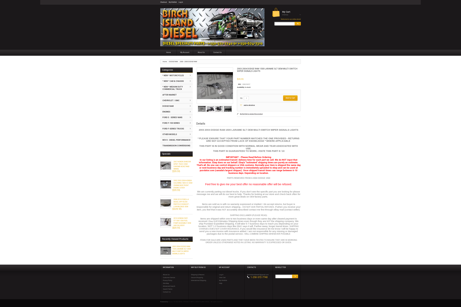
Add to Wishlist (249, 105)
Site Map (166, 283)
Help (220, 283)
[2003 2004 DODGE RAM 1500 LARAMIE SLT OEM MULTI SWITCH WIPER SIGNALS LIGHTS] (202, 106)
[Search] (298, 23)
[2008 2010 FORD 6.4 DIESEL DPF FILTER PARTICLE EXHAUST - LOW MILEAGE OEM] (165, 203)
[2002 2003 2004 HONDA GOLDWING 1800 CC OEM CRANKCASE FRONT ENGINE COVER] (165, 184)
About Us (166, 275)
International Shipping (198, 280)
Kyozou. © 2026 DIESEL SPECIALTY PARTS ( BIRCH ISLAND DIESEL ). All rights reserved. (195, 302)
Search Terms (167, 289)
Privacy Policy (167, 280)
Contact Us (167, 292)
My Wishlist (173, 2)
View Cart (222, 277)
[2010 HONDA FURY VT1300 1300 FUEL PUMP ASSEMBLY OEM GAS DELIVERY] (165, 222)
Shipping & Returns (197, 275)
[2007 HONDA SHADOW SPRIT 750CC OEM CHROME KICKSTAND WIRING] (165, 165)
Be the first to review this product (251, 114)
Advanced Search (169, 286)
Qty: (241, 98)
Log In (181, 2)
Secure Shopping (197, 277)
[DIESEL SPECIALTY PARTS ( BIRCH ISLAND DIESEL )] (212, 27)
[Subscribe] (295, 276)
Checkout (163, 2)
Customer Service (169, 277)
